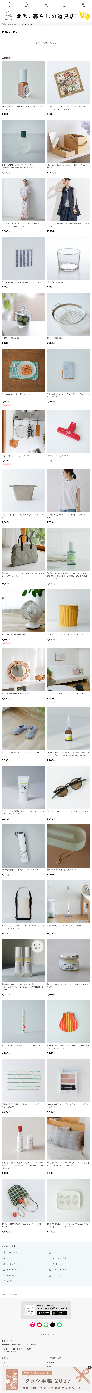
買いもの (27, 6)
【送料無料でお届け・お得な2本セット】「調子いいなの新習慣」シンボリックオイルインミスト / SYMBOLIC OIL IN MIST (23, 987)
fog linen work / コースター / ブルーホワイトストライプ (23, 282)
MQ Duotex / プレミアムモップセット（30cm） (64, 926)
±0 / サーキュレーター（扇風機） (14, 634)
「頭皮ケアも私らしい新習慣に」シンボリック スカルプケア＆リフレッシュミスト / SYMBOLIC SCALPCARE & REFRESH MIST (68, 576)
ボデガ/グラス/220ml (55, 282)
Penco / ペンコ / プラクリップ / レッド (62, 456)
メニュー (82, 6)
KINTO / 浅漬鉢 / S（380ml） (12, 338)
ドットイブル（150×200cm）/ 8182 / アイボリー (65, 693)
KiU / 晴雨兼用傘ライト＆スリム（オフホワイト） (20, 870)
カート (64, 6)
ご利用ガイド (6, 1362)
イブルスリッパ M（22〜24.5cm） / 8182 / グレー (20, 752)
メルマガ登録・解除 (54, 1358)
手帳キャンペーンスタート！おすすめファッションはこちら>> (22, 24)
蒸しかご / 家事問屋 (54, 338)
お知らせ (5, 1358)
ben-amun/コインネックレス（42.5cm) (61, 870)
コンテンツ (46, 6)
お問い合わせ (51, 1362)
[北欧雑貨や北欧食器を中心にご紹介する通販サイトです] (46, 15)
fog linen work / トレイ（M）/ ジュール (16, 394)
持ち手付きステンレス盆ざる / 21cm (15, 456)
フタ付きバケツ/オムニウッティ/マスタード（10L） (66, 634)
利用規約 (50, 1367)
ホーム (9, 6)
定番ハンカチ (12, 1294)
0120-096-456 (30, 1344)
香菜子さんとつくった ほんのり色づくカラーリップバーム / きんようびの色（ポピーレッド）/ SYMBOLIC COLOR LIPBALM (23, 1165)
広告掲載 (5, 1367)
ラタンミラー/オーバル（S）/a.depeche (16, 693)
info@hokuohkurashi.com (11, 1344)
